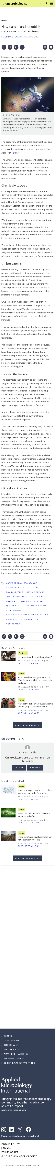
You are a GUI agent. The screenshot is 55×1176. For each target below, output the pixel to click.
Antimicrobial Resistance (21, 583)
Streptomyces (15, 610)
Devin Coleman (36, 592)
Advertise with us (16, 1054)
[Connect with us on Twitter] (20, 1129)
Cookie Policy (10, 1144)
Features (23, 653)
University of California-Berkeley (27, 614)
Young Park (13, 623)
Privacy (6, 1148)
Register (35, 767)
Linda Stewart (13, 36)
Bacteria (33, 587)
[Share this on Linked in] (16, 47)
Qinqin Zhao (13, 605)
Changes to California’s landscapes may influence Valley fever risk (35, 838)
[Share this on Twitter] (10, 47)
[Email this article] (22, 47)
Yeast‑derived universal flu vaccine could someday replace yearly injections (35, 705)
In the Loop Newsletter (19, 1063)
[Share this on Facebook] (3, 47)
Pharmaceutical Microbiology (24, 601)
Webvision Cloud (29, 1165)
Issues (8, 1035)
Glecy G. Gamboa (28, 663)
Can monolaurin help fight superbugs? (35, 656)
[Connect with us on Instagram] (3, 1129)
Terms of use (10, 1152)
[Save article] (51, 47)
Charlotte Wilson (28, 689)
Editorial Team (14, 1058)
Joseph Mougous (16, 596)
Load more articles (27, 725)
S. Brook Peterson (35, 605)
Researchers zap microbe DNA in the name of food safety (34, 815)
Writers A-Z (11, 1049)
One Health (37, 596)
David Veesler (14, 592)
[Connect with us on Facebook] (28, 1129)
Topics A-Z (11, 1045)
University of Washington (22, 619)
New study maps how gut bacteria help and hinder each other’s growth (35, 791)
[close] (53, 41)
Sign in (14, 41)
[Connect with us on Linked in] (11, 1129)
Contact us (11, 1040)
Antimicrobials (15, 587)
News (4, 20)
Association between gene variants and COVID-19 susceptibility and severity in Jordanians (35, 680)
